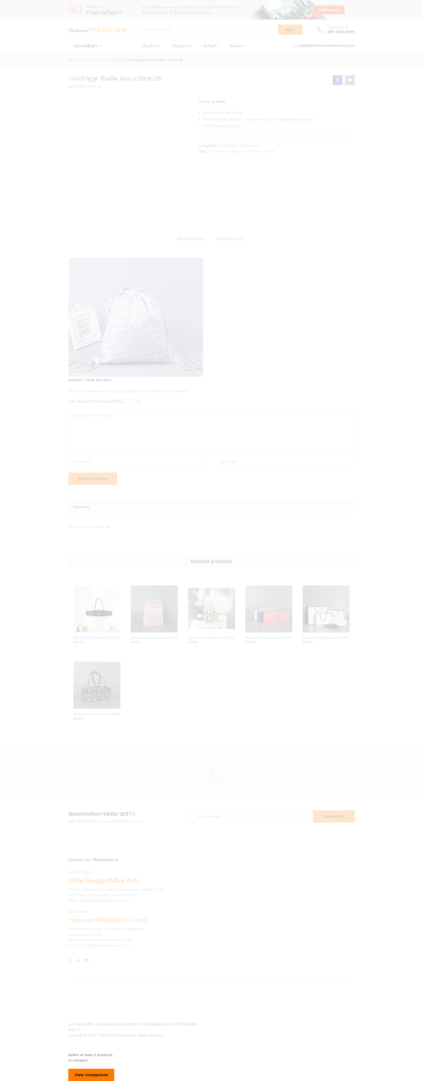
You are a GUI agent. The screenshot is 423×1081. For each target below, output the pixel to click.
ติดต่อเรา (237, 46)
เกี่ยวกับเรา (151, 46)
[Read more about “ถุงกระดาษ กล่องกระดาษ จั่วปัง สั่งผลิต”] (80, 629)
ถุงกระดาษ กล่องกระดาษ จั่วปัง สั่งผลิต (96, 640)
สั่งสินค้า (210, 46)
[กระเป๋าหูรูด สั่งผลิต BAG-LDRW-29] (337, 80)
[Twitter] (78, 960)
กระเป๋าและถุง (249, 145)
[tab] (191, 240)
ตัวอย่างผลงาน (329, 10)
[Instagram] (86, 960)
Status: (205, 101)
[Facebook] (70, 960)
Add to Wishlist (102, 629)
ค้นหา (290, 30)
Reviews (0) (231, 238)
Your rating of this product (90, 401)
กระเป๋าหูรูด (227, 145)
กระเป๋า (213, 151)
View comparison (91, 1074)
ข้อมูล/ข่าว (181, 46)
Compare (114, 629)
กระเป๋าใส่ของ (252, 151)
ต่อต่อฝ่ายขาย (337, 27)
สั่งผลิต (270, 151)
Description (191, 238)
